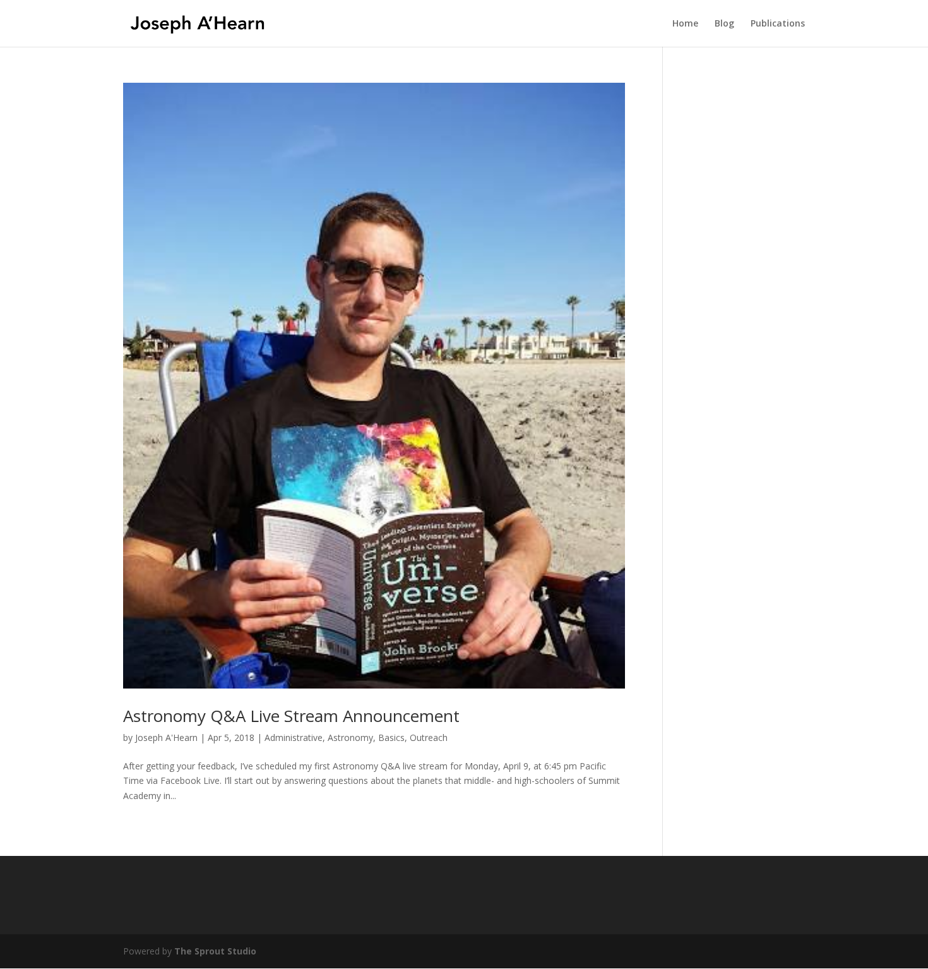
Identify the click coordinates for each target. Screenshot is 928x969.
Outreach (429, 737)
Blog (724, 24)
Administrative (294, 737)
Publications (778, 24)
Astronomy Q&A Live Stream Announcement (291, 715)
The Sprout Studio (215, 951)
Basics (391, 737)
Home (685, 24)
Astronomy (350, 737)
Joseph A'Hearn (166, 737)
